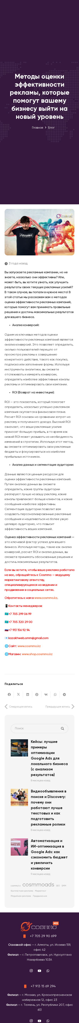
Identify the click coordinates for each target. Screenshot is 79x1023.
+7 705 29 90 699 (43, 936)
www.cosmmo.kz (45, 598)
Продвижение (40, 896)
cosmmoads (38, 884)
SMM (64, 886)
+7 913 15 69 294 (43, 986)
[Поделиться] (9, 694)
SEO (58, 886)
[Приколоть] (36, 694)
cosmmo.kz (16, 886)
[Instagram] (31, 971)
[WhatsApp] (48, 971)
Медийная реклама (21, 896)
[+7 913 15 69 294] (26, 986)
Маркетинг (40, 891)
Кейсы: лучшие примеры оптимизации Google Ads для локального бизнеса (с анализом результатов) (49, 758)
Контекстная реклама (22, 891)
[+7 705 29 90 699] (26, 936)
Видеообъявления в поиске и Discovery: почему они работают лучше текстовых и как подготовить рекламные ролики (48, 808)
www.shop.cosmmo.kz (37, 654)
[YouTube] (39, 971)
